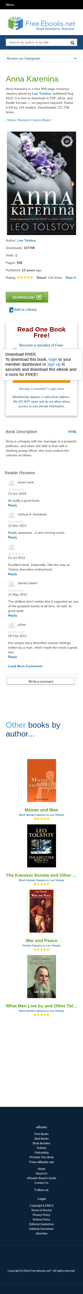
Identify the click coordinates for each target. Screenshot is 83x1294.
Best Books (42, 1138)
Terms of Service (41, 1210)
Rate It (71, 277)
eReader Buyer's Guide (41, 1178)
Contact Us (41, 1183)
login (53, 359)
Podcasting (42, 1152)
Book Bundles (41, 1143)
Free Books (41, 1134)
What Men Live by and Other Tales (41, 1005)
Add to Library (25, 309)
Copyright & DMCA (41, 1205)
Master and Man (41, 809)
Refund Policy (41, 1219)
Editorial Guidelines (41, 1224)
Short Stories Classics (32, 814)
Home (41, 1169)
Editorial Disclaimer (41, 1229)
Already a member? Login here (41, 389)
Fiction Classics (32, 945)
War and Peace (41, 940)
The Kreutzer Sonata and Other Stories (41, 875)
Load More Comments (25, 666)
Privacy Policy (41, 1215)
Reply (12, 505)
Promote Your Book (42, 1157)
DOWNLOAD (24, 297)
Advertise (41, 1233)
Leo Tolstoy (41, 93)
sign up (54, 364)
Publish (41, 1148)
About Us (41, 1173)
